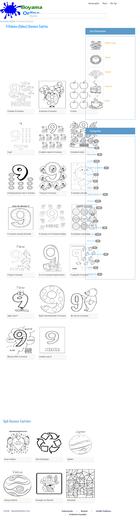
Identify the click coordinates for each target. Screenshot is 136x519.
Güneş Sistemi (10, 500)
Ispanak (108, 72)
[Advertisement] (50, 54)
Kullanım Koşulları (78, 514)
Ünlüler (90, 261)
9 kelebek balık (77, 152)
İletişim (84, 511)
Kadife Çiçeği (110, 43)
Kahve (107, 101)
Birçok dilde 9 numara (17, 357)
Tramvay (108, 86)
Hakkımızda (67, 511)
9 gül (9, 152)
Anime (90, 141)
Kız (89, 214)
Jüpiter (70, 459)
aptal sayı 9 (12, 316)
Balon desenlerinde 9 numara (52, 316)
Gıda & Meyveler (95, 194)
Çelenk (107, 57)
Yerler (90, 267)
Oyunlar (91, 234)
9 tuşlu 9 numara (15, 275)
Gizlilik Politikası (103, 511)
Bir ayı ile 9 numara (79, 316)
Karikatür (91, 208)
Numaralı (71, 500)
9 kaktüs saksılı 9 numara (50, 152)
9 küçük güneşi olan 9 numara (21, 193)
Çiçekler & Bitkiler (95, 168)
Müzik (90, 221)
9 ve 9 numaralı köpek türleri (52, 275)
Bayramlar (92, 154)
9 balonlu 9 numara (48, 111)
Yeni (104, 3)
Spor (89, 247)
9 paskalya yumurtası (80, 234)
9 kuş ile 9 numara (48, 193)
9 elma (73, 111)
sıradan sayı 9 (45, 357)
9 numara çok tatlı (79, 193)
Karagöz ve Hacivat (44, 500)
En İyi (113, 3)
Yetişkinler (92, 274)
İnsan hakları (10, 459)
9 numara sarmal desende (19, 234)
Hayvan (91, 201)
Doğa (90, 181)
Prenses (91, 241)
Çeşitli (90, 161)
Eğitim (13, 21)
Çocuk (90, 174)
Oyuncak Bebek (94, 227)
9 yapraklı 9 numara (79, 275)
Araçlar (90, 148)
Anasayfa (93, 3)
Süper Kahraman (95, 254)
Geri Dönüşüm (42, 459)
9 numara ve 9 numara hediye (52, 234)
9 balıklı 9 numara (15, 111)
